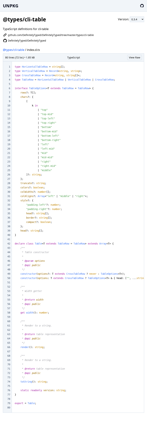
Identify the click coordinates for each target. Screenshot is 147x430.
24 (8, 165)
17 (8, 135)
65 (8, 342)
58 (8, 312)
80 (8, 407)
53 (8, 291)
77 (8, 394)
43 (8, 247)
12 (8, 114)
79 (8, 403)
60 (8, 321)
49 (8, 273)
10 (8, 105)
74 (8, 381)
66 (8, 347)
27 (8, 178)
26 (8, 174)
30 (8, 191)
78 (8, 398)
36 (8, 217)
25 (8, 170)
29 (8, 187)
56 (8, 304)
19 (8, 144)
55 (8, 299)
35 (8, 213)
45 (8, 256)
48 (8, 269)
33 (8, 204)
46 (8, 260)
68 (8, 355)
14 (8, 122)
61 (8, 325)
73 (8, 377)
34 (8, 209)
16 (8, 131)
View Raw (134, 57)
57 (8, 308)
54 (8, 295)
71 (8, 368)
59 (8, 316)
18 (8, 140)
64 (8, 338)
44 (8, 252)
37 (8, 222)
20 (8, 148)
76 (8, 390)
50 (8, 278)
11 (8, 109)
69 (8, 360)
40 (8, 235)
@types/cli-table (13, 50)
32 (8, 200)
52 (8, 286)
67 (8, 351)
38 (8, 226)
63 (8, 334)
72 (8, 373)
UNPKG (10, 6)
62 (8, 329)
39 (8, 230)
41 (8, 239)
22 (8, 157)
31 (8, 196)
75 (8, 386)
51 (8, 282)
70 (8, 364)
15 (8, 127)
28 (8, 183)
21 (8, 153)
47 (8, 265)
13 (8, 118)
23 (8, 161)
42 (8, 243)
